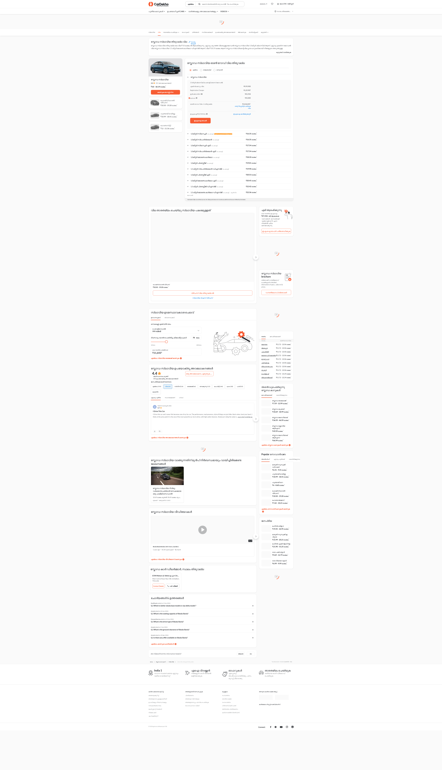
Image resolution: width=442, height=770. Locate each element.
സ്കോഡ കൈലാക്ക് (279, 401)
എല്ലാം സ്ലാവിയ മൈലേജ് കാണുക (165, 311)
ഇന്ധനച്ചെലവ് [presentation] (155, 271)
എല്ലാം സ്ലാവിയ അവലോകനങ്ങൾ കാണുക (168, 391)
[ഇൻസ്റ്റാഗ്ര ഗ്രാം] (287, 680)
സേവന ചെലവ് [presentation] (169, 271)
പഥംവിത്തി (265, 352)
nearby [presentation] (263, 336)
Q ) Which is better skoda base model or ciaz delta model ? (173, 559)
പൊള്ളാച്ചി (265, 374)
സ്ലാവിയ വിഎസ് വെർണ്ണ (202, 251)
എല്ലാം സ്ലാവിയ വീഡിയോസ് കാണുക (166, 512)
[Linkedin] (292, 680)
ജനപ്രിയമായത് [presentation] (275, 336)
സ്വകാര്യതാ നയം (154, 659)
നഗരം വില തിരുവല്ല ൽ (237, 246)
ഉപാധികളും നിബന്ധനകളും (157, 655)
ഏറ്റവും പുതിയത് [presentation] (279, 459)
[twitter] (275, 680)
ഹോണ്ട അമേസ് (278, 500)
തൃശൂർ (264, 370)
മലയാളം (263, 4)
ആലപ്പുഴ (264, 348)
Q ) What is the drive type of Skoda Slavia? (167, 575)
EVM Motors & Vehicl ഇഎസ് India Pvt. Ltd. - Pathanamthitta (167, 529)
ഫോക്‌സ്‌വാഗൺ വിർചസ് (161, 237)
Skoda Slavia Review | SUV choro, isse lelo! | (166, 500)
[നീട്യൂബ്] (281, 680)
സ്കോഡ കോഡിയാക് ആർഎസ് (280, 436)
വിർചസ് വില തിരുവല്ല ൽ (167, 246)
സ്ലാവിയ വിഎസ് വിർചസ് (167, 251)
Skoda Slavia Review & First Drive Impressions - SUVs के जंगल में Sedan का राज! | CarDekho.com (228, 501)
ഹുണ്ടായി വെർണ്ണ (194, 237)
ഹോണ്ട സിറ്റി (227, 237)
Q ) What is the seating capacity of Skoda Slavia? (169, 567)
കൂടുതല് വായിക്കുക (283, 52)
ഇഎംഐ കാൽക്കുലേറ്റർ (242, 114)
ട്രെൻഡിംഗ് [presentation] (265, 459)
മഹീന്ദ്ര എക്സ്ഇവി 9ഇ (281, 544)
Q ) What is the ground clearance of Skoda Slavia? (170, 583)
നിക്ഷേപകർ (152, 666)
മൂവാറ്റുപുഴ (265, 359)
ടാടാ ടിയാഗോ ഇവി (279, 561)
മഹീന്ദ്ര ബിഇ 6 (278, 526)
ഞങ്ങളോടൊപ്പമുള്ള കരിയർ (157, 652)
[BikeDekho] (266, 661)
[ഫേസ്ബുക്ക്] (270, 680)
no (251, 607)
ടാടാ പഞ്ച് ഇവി (278, 552)
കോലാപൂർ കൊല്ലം (268, 355)
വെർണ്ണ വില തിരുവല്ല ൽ (203, 246)
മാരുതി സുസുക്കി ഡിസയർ (279, 466)
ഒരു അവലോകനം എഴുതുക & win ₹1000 (200, 327)
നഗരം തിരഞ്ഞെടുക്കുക (284, 11)
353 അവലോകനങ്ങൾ (163, 83)
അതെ (240, 607)
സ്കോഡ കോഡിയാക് (280, 417)
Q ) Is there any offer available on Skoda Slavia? (169, 591)
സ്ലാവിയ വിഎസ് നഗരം (237, 251)
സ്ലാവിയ (151, 32)
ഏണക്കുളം (265, 363)
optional (192, 98)
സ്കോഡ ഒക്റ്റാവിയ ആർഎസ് (278, 427)
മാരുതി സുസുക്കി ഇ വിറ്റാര (280, 535)
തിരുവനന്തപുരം (267, 366)
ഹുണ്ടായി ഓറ (277, 482)
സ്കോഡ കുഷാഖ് (278, 409)
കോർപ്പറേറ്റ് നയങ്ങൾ (155, 662)
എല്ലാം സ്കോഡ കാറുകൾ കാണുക (274, 445)
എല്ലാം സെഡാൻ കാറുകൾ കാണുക (275, 509)
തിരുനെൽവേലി (266, 377)
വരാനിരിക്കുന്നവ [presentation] (281, 395)
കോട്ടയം (264, 344)
